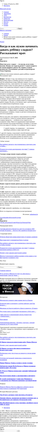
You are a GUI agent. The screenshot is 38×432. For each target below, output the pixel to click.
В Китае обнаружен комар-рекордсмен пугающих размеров (18, 237)
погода (31, 387)
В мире (6, 25)
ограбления (12, 388)
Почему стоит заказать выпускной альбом (13, 345)
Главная (6, 12)
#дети (2, 217)
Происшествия (8, 20)
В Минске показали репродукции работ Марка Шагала (18, 342)
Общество (7, 18)
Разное (6, 23)
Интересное (7, 17)
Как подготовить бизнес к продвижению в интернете (17, 375)
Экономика (7, 13)
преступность (4, 388)
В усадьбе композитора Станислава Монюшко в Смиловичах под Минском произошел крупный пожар (18, 379)
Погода (6, 22)
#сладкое (18, 217)
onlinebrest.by (34, 214)
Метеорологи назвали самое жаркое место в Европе (16, 300)
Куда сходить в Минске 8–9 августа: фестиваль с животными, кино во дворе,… (15, 274)
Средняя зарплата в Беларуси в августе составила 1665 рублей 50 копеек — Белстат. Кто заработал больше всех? (18, 229)
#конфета (6, 217)
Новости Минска (5, 387)
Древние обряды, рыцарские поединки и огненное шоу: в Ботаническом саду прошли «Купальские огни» (19, 398)
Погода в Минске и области (20, 387)
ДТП (5, 15)
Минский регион (5, 9)
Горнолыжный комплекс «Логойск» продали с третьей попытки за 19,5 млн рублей (17, 323)
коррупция (23, 388)
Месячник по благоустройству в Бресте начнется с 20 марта (18, 308)
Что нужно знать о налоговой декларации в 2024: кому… (18, 311)
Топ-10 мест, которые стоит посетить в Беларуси (16, 395)
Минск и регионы (5, 30)
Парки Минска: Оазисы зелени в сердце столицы (16, 363)
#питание (12, 217)
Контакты (7, 5)
